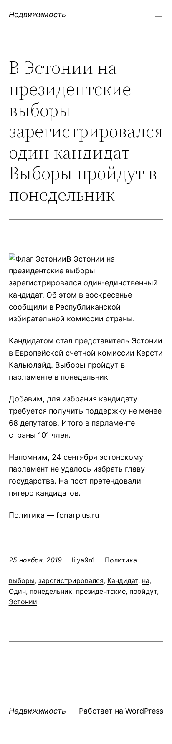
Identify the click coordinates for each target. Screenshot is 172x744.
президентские (101, 591)
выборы (22, 580)
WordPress (144, 710)
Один (17, 591)
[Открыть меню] (158, 15)
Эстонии (23, 602)
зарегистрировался (71, 580)
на (145, 580)
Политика (121, 560)
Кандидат (122, 580)
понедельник (51, 591)
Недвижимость (37, 14)
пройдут (143, 591)
